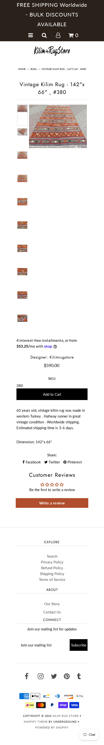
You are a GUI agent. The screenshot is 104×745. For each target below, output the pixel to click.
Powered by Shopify (52, 727)
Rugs (33, 68)
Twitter (54, 462)
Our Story (52, 604)
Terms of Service (52, 579)
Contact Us (52, 612)
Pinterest (74, 462)
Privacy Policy (52, 562)
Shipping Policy (52, 573)
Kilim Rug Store (65, 715)
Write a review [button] (52, 503)
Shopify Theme (36, 721)
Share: (52, 455)
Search (52, 556)
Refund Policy (52, 568)
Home (22, 68)
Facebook (33, 462)
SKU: (52, 378)
